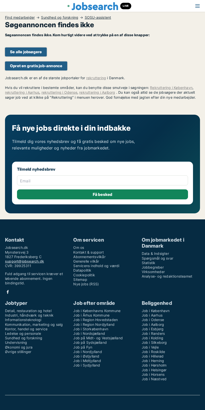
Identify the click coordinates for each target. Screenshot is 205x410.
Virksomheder (153, 272)
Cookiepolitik (84, 275)
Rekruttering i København (171, 87)
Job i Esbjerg (153, 329)
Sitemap (80, 279)
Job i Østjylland (86, 356)
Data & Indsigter (155, 253)
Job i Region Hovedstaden (95, 320)
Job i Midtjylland (87, 361)
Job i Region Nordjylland (93, 324)
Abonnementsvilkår (89, 257)
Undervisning (16, 342)
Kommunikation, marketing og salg (34, 324)
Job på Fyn (82, 347)
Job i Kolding (153, 338)
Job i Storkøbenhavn (90, 329)
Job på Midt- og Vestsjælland (98, 338)
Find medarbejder (20, 17)
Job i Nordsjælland (89, 333)
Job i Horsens (153, 374)
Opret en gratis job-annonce (36, 65)
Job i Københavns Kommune (96, 311)
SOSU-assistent (98, 17)
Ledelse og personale (23, 333)
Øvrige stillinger (18, 352)
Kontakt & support (88, 252)
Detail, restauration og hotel (28, 311)
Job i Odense (153, 320)
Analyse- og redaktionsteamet (167, 276)
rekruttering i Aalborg (97, 92)
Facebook (7, 292)
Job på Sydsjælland (90, 342)
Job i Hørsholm (154, 365)
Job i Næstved (154, 379)
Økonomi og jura (18, 347)
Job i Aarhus (152, 315)
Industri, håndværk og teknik (29, 315)
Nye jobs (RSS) (86, 284)
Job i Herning (153, 361)
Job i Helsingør (154, 370)
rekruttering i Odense (59, 92)
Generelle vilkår (86, 261)
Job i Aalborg (153, 324)
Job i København (156, 311)
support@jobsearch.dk (24, 261)
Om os (78, 247)
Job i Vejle (150, 347)
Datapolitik (82, 270)
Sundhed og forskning (59, 17)
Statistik (149, 263)
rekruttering (96, 78)
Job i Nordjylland (87, 352)
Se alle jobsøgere (26, 51)
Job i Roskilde (153, 352)
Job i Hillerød (153, 356)
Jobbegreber (153, 267)
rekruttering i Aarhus (22, 92)
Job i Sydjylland (86, 365)
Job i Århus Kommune (91, 315)
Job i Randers (153, 333)
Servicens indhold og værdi (96, 266)
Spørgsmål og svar (157, 258)
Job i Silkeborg (154, 342)
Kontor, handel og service (26, 329)
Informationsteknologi (23, 320)
